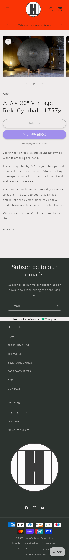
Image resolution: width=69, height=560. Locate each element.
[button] (7, 9)
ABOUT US (14, 380)
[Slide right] (43, 84)
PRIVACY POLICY (18, 430)
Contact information (36, 554)
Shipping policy (47, 549)
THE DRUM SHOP (19, 345)
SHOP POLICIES (18, 413)
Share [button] (10, 229)
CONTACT (14, 388)
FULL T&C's (15, 421)
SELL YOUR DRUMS (20, 362)
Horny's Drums (32, 538)
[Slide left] (26, 84)
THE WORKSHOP (18, 354)
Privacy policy (49, 543)
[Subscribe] (57, 306)
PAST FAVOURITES (19, 371)
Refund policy (31, 543)
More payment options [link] (34, 143)
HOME (12, 337)
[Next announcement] (62, 25)
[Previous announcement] (7, 25)
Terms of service (26, 549)
